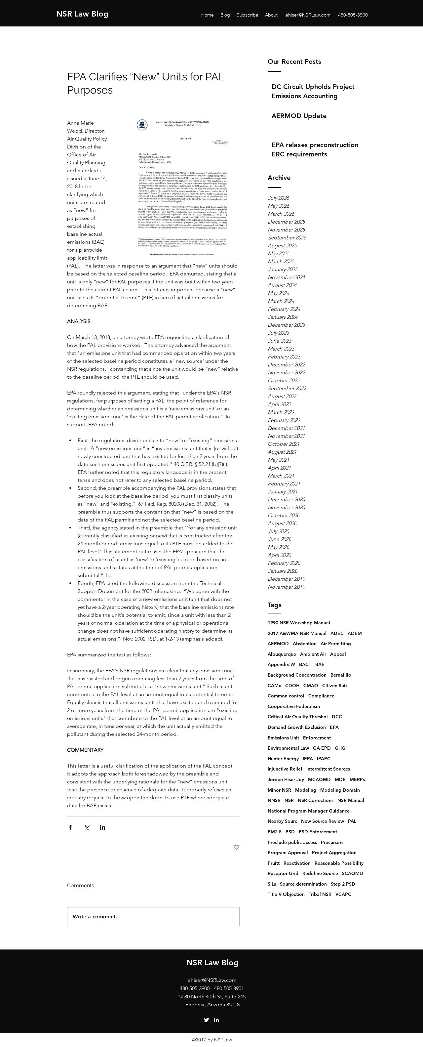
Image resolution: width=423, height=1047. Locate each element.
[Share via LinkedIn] (102, 827)
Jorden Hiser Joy (286, 779)
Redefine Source (320, 873)
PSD (290, 832)
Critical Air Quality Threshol (298, 717)
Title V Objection (286, 894)
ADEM (355, 633)
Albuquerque (282, 654)
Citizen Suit (334, 686)
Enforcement (317, 738)
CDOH (292, 686)
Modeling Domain (340, 790)
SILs (272, 884)
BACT (305, 664)
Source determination (303, 884)
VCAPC (343, 894)
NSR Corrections (315, 800)
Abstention (305, 644)
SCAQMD (352, 873)
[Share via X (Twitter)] (86, 827)
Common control (286, 696)
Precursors (332, 842)
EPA (334, 727)
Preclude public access (292, 842)
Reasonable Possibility (339, 863)
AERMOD (278, 644)
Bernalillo (340, 675)
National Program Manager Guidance (309, 811)
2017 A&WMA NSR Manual (297, 633)
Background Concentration (297, 675)
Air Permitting (336, 644)
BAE (320, 664)
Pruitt (274, 863)
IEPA (308, 759)
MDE (340, 779)
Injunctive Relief (285, 769)
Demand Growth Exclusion (297, 727)
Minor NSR (279, 790)
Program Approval (288, 853)
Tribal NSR (320, 894)
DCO (337, 717)
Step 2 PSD (343, 884)
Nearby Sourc (282, 821)
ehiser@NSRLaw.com (308, 15)
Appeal (338, 654)
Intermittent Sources (328, 769)
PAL (352, 821)
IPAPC (323, 759)
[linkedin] (216, 1020)
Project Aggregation (334, 853)
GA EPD (322, 748)
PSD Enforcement (318, 832)
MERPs (357, 779)
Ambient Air (313, 654)
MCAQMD (319, 779)
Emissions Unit (283, 738)
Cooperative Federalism (294, 706)
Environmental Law (288, 748)
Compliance (321, 696)
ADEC (337, 633)
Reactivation (297, 863)
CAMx (274, 686)
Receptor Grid (283, 873)
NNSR (274, 800)
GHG (340, 748)
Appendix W (281, 664)
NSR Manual (350, 800)
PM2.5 (275, 832)
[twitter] (206, 1020)
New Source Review (322, 821)
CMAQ (310, 686)
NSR (289, 800)
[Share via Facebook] (70, 827)
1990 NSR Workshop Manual (299, 623)
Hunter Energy (283, 759)
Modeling (305, 790)
